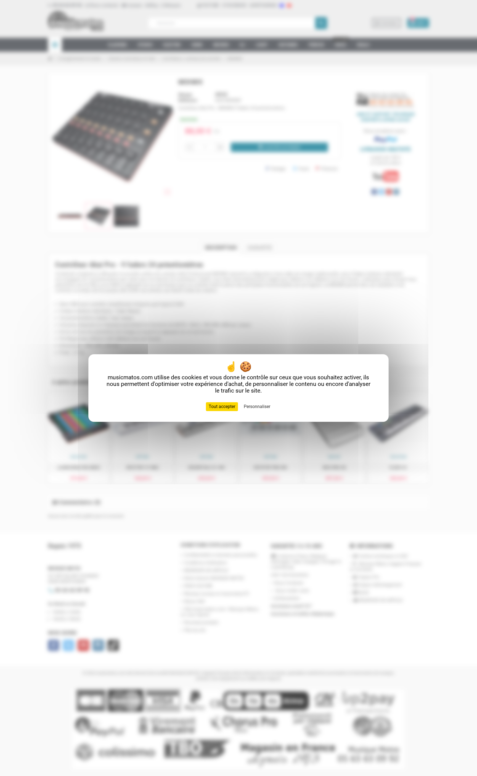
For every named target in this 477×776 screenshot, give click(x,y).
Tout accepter (222, 406)
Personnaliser (257, 406)
